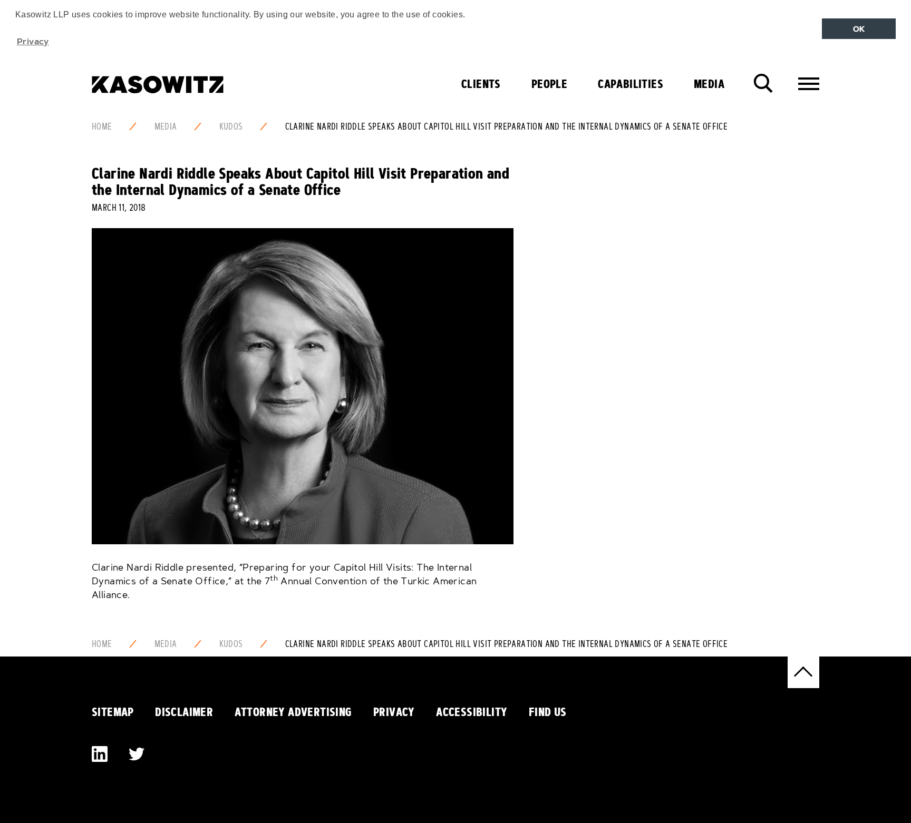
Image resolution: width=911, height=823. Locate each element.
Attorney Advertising (293, 711)
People (549, 83)
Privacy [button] (33, 41)
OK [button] (859, 29)
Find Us (548, 711)
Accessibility (471, 711)
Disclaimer (184, 711)
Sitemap (113, 711)
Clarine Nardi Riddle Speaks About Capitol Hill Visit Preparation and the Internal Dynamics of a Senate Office (506, 126)
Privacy (394, 711)
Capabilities (630, 83)
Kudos (231, 126)
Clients (481, 83)
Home (102, 126)
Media (709, 83)
